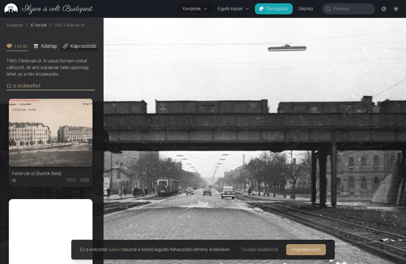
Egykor (304, 22)
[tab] (19, 46)
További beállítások (259, 249)
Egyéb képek (230, 8)
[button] (383, 8)
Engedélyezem (306, 249)
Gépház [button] (305, 8)
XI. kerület (38, 25)
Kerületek (192, 8)
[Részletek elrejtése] (104, 141)
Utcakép (338, 22)
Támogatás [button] (277, 8)
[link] (46, 8)
